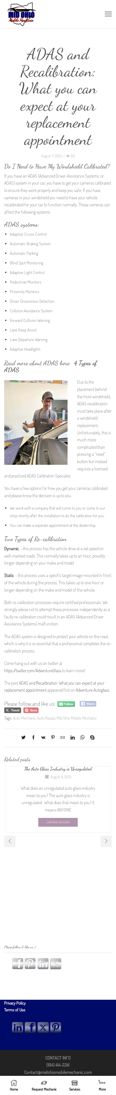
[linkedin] (72, 737)
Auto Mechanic (24, 718)
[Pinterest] (53, 737)
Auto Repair (46, 718)
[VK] (43, 737)
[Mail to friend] (63, 737)
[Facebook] (33, 737)
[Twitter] (24, 737)
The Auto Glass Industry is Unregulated (58, 769)
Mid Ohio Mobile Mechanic (77, 718)
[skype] (91, 737)
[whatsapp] (82, 737)
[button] (9, 841)
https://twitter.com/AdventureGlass (33, 670)
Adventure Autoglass (92, 690)
